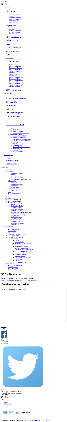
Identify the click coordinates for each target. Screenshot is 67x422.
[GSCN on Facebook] (4, 337)
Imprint (6, 402)
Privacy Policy (8, 404)
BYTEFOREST (38, 420)
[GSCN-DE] (4, 1)
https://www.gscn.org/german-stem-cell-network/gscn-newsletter (18, 280)
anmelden (47, 420)
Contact (6, 405)
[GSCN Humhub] (4, 343)
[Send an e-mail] (4, 330)
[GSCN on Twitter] (23, 388)
